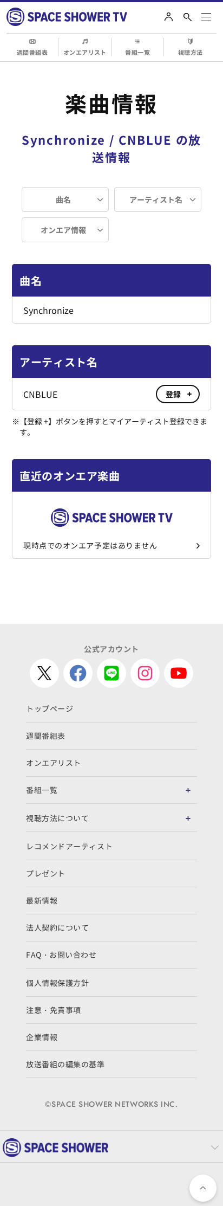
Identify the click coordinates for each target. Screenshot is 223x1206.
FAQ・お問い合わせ (61, 954)
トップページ (49, 708)
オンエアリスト (85, 52)
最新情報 (41, 900)
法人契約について (57, 927)
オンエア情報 (63, 229)
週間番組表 (32, 52)
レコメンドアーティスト (69, 846)
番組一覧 (137, 52)
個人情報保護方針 (57, 982)
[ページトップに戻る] (203, 1188)
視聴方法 (190, 52)
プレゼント (45, 873)
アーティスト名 (155, 199)
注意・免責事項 (53, 1009)
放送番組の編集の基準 (65, 1064)
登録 (173, 394)
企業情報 (41, 1036)
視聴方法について (57, 817)
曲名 (63, 199)
